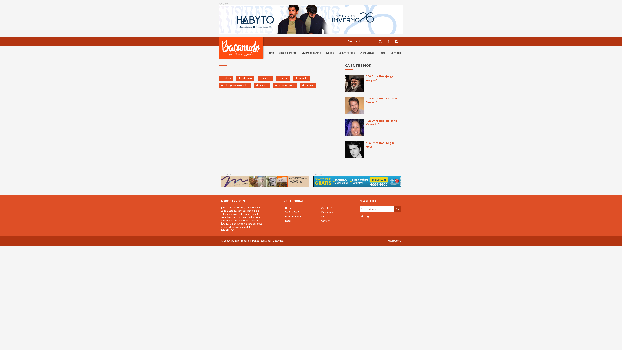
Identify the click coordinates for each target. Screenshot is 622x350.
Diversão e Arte (311, 53)
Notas (330, 53)
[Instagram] (396, 41)
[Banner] (311, 19)
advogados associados (236, 85)
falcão (227, 78)
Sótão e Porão (288, 53)
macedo (302, 78)
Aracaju (263, 85)
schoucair (246, 78)
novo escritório (286, 85)
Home (270, 53)
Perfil (382, 53)
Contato (395, 53)
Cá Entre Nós (347, 53)
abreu (284, 78)
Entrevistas (367, 53)
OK (397, 209)
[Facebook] (388, 41)
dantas (266, 78)
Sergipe (309, 85)
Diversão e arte (293, 216)
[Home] (242, 48)
